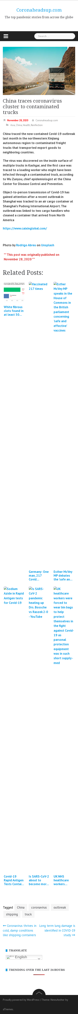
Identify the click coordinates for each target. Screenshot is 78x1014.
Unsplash (47, 245)
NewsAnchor (58, 999)
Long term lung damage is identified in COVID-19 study (57, 930)
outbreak (60, 907)
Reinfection (37, 125)
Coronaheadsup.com (39, 10)
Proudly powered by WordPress (21, 999)
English (20, 957)
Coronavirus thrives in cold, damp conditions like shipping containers (19, 930)
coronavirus (39, 907)
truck (28, 914)
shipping (12, 914)
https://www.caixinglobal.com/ (25, 228)
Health (26, 125)
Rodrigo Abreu (26, 245)
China (19, 125)
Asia (12, 125)
